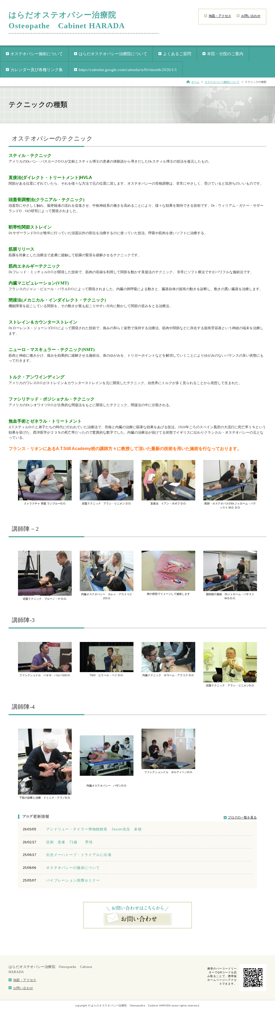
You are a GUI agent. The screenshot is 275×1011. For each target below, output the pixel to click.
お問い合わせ (250, 16)
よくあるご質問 (177, 54)
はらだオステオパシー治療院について (113, 54)
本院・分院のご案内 (225, 54)
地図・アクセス (220, 16)
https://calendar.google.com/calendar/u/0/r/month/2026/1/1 (128, 70)
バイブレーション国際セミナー (73, 880)
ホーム (195, 82)
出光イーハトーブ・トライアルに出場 (78, 855)
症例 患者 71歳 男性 (71, 842)
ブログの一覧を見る (242, 817)
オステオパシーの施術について (73, 868)
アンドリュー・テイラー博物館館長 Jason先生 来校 (94, 829)
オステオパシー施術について (36, 54)
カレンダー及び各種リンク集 (36, 70)
